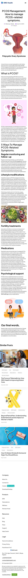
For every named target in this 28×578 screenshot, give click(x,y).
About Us (4, 479)
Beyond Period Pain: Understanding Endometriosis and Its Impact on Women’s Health (13, 417)
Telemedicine (13, 372)
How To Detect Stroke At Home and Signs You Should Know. (13, 454)
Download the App (7, 489)
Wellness (20, 372)
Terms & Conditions (7, 541)
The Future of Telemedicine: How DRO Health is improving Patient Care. (12, 380)
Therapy (3, 412)
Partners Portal (6, 508)
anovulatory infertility (6, 232)
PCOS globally (11, 81)
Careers (8, 486)
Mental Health (5, 372)
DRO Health (4, 370)
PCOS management (17, 161)
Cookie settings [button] (6, 574)
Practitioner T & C (7, 547)
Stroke (3, 450)
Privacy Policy (6, 544)
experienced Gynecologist (10, 330)
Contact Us (5, 482)
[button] (25, 2)
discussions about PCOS (18, 65)
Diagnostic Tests (5, 410)
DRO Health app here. (6, 270)
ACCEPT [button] (14, 574)
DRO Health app (5, 294)
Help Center (5, 531)
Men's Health (16, 370)
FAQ (3, 518)
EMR (3, 498)
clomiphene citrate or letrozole (8, 240)
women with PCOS (20, 281)
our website (4, 335)
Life (10, 370)
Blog (3, 521)
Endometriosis (22, 410)
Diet (12, 447)
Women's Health (5, 375)
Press (3, 524)
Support (4, 528)
